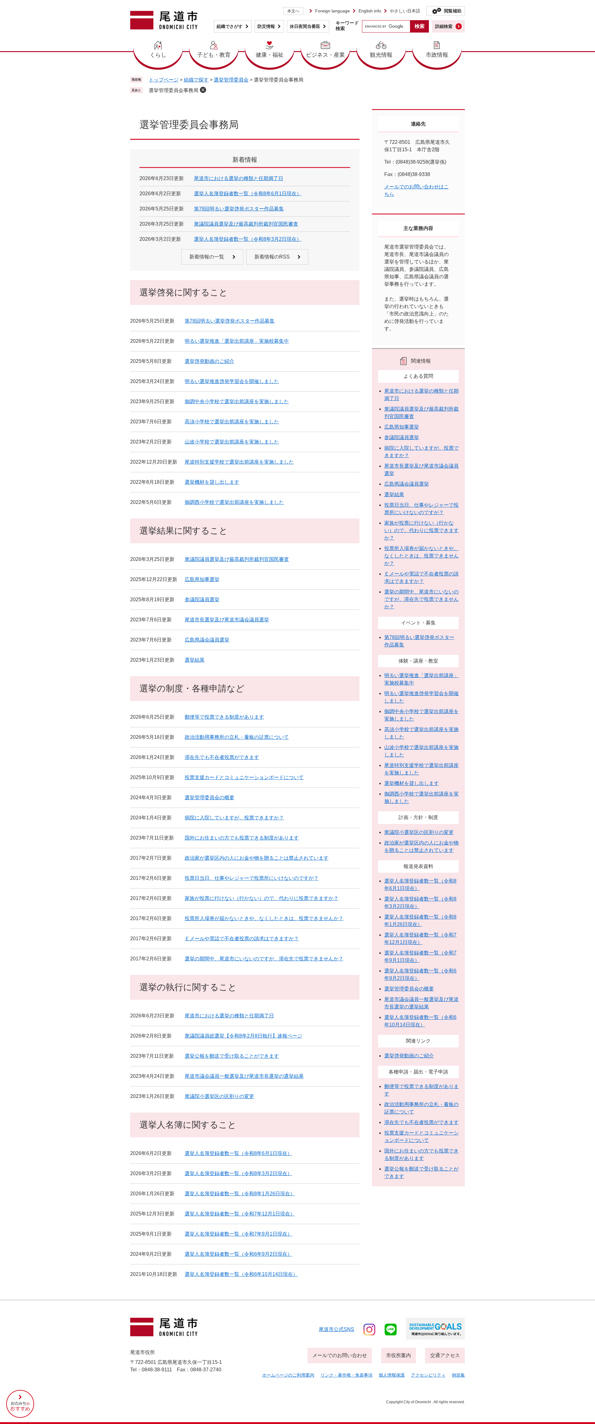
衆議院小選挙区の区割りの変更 (219, 1096)
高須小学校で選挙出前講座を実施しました (232, 421)
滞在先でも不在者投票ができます (222, 757)
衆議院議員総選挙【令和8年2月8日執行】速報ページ (243, 1035)
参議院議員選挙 (202, 599)
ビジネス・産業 (325, 55)
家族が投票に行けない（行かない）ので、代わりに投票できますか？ (261, 898)
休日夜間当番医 (305, 26)
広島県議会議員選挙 (207, 639)
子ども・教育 (214, 55)
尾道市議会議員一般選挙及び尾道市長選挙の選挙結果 (244, 1076)
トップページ (163, 79)
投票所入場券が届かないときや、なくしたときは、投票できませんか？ (264, 918)
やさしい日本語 (405, 10)
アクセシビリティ (428, 1375)
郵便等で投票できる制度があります (224, 717)
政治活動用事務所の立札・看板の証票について (237, 737)
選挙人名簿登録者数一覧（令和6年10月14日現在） (241, 1274)
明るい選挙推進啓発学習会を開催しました (232, 381)
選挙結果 (195, 660)
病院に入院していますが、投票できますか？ (234, 817)
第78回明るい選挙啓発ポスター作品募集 (239, 208)
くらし (158, 55)
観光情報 (381, 55)
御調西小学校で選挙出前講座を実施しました (234, 502)
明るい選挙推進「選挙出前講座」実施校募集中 (237, 341)
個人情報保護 (392, 1375)
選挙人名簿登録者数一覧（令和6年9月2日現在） (238, 1254)
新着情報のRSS (272, 256)
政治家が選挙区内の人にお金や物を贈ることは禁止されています (256, 858)
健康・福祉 (270, 55)
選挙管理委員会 (231, 79)
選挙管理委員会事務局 (173, 90)
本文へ (293, 11)
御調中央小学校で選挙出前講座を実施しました (237, 401)
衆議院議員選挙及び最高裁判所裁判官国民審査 (246, 224)
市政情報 (437, 55)
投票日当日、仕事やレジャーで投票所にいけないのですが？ (252, 878)
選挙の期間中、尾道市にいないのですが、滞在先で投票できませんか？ (264, 958)
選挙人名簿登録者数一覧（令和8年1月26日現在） (240, 1193)
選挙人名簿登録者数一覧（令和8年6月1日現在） (248, 193)
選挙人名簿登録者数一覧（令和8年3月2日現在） (248, 239)
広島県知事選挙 (202, 579)
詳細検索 (443, 26)
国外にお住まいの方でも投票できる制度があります (242, 837)
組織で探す (196, 79)
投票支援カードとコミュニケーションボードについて (244, 777)
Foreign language (332, 10)
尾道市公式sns (336, 1329)
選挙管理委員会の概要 (209, 797)
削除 (203, 90)
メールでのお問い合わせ (339, 1355)
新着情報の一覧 (206, 256)
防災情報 (266, 26)
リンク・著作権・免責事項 (346, 1375)
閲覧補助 (452, 10)
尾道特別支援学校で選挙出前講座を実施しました (239, 462)
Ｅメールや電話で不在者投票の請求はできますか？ (242, 938)
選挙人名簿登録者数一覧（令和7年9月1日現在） (238, 1234)
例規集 (458, 1375)
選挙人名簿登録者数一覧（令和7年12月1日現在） (240, 1213)
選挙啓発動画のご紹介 (209, 361)
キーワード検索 (347, 25)
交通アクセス (445, 1355)
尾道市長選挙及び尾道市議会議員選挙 (227, 619)
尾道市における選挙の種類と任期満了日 (238, 178)
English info (370, 10)
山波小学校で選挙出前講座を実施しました (232, 441)
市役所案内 (398, 1355)
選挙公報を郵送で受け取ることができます (232, 1056)
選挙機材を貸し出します (212, 482)
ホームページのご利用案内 (288, 1375)
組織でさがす (230, 26)
